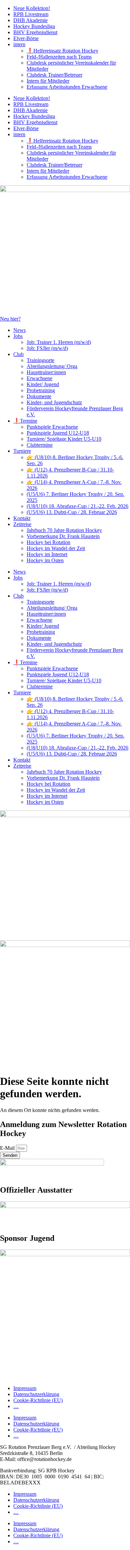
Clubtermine (40, 445)
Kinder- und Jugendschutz (54, 402)
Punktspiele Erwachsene (52, 427)
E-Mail (8, 1148)
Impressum (24, 1388)
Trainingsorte (40, 360)
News (19, 330)
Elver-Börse (26, 38)
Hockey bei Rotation (48, 542)
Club (18, 354)
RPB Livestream (30, 14)
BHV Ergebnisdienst (35, 32)
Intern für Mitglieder (48, 81)
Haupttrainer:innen (46, 372)
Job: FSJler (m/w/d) (47, 348)
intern (19, 44)
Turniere (22, 451)
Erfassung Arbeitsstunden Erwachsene (67, 87)
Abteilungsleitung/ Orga (52, 366)
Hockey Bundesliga (34, 26)
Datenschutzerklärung (36, 1394)
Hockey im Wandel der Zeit (56, 548)
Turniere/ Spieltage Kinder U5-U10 (64, 439)
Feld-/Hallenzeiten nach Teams (59, 57)
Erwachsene (39, 378)
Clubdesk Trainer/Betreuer (54, 75)
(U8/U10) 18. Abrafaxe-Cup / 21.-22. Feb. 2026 (77, 506)
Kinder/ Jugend (43, 384)
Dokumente (39, 396)
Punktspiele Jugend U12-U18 (58, 433)
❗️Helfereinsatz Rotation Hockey (62, 51)
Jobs (18, 336)
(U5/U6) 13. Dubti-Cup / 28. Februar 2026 (72, 512)
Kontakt (21, 518)
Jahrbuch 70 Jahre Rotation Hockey (64, 530)
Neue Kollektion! (31, 8)
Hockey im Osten (45, 560)
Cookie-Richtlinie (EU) (38, 1400)
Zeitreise (22, 524)
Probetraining (41, 390)
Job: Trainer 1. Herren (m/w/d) (59, 342)
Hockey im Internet (47, 554)
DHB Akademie (30, 20)
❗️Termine (25, 421)
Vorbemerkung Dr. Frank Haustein (63, 536)
